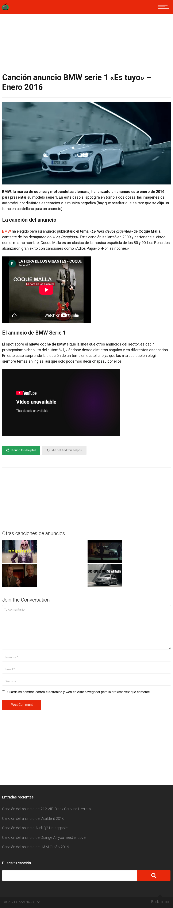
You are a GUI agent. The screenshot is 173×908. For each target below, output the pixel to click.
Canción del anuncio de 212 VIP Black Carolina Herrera (46, 809)
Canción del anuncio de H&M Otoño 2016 (35, 847)
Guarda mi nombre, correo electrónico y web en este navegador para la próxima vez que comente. (78, 692)
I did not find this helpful (66, 450)
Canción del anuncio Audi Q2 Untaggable (35, 828)
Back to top (160, 902)
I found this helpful (23, 450)
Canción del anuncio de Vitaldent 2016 (33, 818)
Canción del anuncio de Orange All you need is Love (44, 837)
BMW (6, 231)
